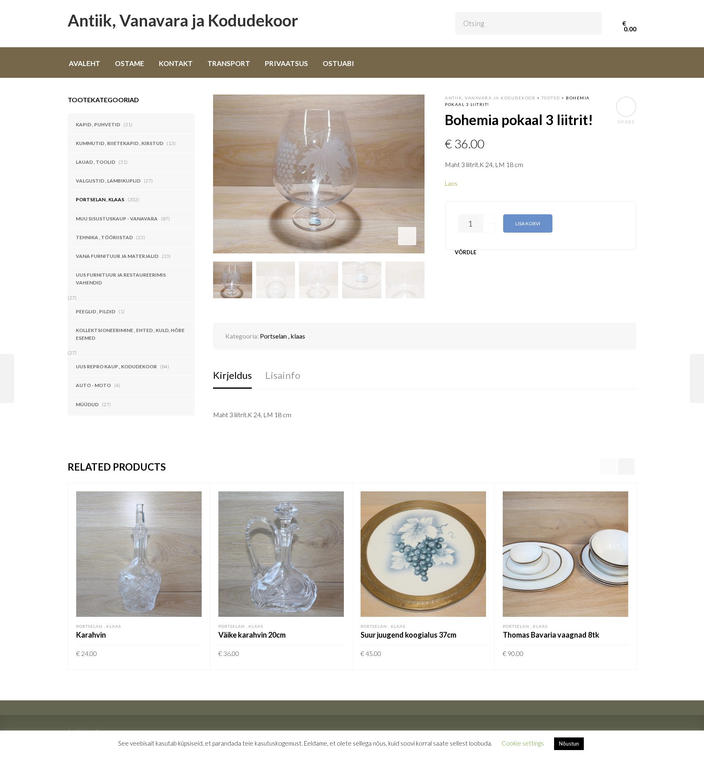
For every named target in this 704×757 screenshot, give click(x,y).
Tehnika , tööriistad (104, 237)
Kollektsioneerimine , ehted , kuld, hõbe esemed (130, 334)
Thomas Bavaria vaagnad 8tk (551, 634)
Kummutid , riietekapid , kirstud (119, 143)
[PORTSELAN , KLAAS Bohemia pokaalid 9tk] (697, 378)
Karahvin (91, 634)
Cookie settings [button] (523, 743)
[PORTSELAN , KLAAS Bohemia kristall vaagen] (7, 378)
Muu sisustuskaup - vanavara (117, 219)
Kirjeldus (232, 375)
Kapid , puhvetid (98, 124)
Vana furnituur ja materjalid (117, 256)
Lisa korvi (527, 223)
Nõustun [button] (569, 743)
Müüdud (87, 404)
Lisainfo (282, 375)
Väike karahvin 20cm (252, 634)
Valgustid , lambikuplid (108, 181)
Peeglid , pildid (95, 311)
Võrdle (465, 252)
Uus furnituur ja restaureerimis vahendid (121, 279)
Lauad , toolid (95, 162)
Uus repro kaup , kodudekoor (116, 366)
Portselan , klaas (100, 199)
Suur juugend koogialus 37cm (408, 634)
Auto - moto (93, 385)
